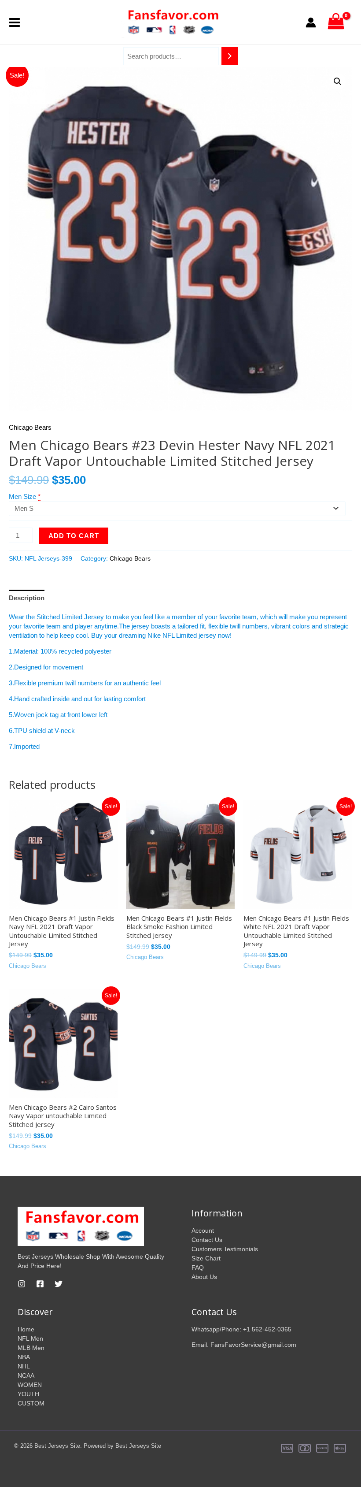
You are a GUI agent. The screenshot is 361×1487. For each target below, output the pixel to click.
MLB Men (31, 1347)
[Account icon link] (311, 22)
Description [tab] (26, 598)
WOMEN (30, 1384)
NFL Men (30, 1338)
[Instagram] (22, 1284)
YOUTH (28, 1394)
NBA (24, 1357)
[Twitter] (59, 1284)
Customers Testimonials (225, 1249)
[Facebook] (40, 1284)
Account (203, 1230)
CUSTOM (31, 1403)
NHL (24, 1366)
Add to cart (73, 535)
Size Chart (206, 1258)
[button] (338, 81)
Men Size (22, 496)
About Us (204, 1276)
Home (26, 1329)
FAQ (198, 1267)
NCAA (26, 1375)
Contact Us (207, 1239)
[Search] (229, 56)
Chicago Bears (30, 427)
